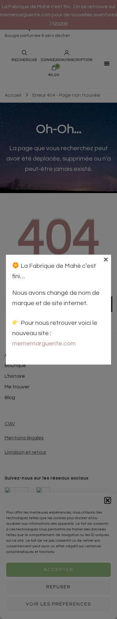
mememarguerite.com (44, 343)
